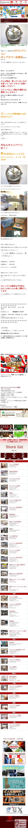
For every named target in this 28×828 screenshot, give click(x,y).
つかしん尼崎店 (14, 598)
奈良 (23, 453)
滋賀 (5, 457)
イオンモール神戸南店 (14, 605)
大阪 (5, 453)
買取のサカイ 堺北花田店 (14, 573)
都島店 (14, 530)
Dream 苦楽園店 (14, 624)
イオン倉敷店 (14, 668)
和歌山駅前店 (14, 678)
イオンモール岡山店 (14, 661)
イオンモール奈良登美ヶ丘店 (14, 651)
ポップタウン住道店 (14, 487)
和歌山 (14, 455)
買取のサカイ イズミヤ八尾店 (14, 581)
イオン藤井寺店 (14, 537)
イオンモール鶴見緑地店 (14, 544)
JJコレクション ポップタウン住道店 (10, 387)
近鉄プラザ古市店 (14, 523)
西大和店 (14, 644)
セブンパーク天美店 (14, 551)
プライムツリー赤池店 (14, 717)
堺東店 (14, 494)
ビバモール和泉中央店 (14, 501)
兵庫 (14, 453)
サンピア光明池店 (14, 465)
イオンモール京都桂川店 (14, 688)
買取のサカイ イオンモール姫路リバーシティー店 (14, 633)
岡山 (5, 455)
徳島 (14, 457)
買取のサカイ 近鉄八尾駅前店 (14, 566)
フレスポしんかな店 (14, 480)
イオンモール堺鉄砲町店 (14, 508)
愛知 (23, 457)
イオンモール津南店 (14, 726)
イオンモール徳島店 (14, 707)
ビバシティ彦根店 (14, 697)
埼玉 (18, 458)
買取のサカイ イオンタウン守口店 (14, 588)
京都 (23, 455)
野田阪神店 (14, 516)
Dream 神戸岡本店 (14, 614)
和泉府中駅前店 (14, 473)
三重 (9, 458)
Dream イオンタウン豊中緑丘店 (14, 559)
